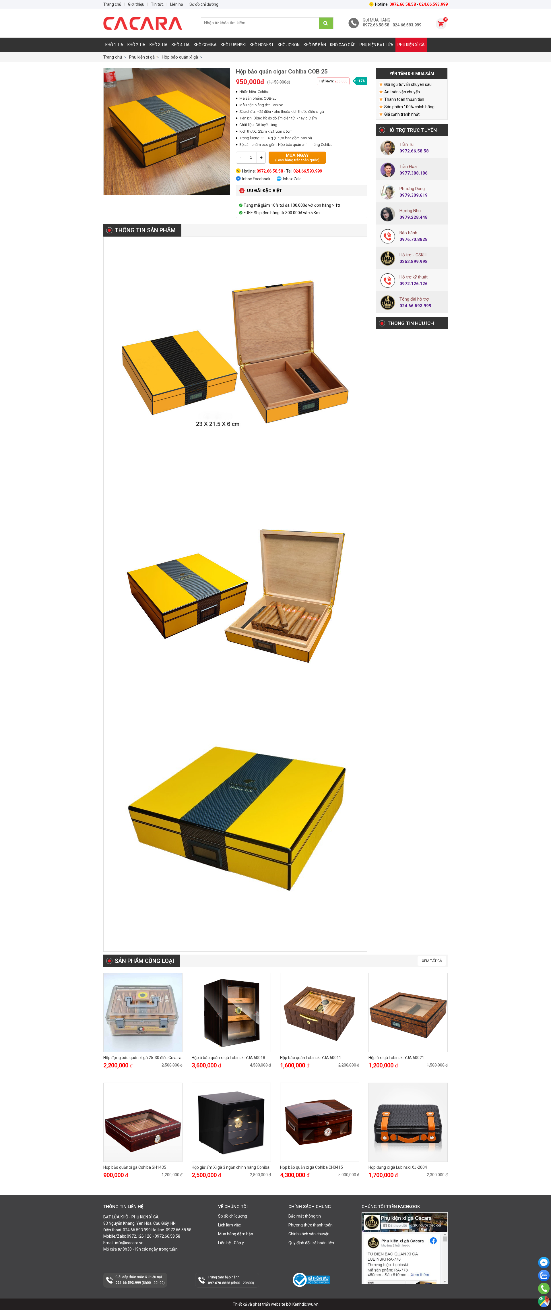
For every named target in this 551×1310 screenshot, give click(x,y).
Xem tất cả (432, 961)
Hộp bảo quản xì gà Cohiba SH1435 (134, 1167)
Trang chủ (112, 57)
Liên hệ (176, 4)
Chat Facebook (544, 1273)
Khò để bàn (315, 44)
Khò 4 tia (181, 44)
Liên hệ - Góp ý (231, 1243)
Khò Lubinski (233, 44)
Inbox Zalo (292, 179)
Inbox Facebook (256, 179)
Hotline (544, 1296)
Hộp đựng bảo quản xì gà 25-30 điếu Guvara (142, 1057)
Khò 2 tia (136, 44)
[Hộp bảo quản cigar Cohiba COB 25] (166, 131)
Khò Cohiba (205, 44)
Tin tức (157, 4)
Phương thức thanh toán (310, 1225)
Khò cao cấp (343, 44)
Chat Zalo (542, 1285)
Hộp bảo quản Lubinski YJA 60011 (310, 1057)
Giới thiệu (136, 4)
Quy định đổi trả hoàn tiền (311, 1243)
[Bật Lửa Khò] (146, 23)
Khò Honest (262, 44)
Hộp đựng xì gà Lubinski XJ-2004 (397, 1167)
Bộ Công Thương (308, 1289)
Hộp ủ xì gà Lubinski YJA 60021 (396, 1057)
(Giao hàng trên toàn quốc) (297, 157)
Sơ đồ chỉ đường (232, 1216)
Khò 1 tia (114, 44)
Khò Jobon (289, 44)
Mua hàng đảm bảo (235, 1234)
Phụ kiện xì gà (411, 44)
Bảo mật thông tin (304, 1216)
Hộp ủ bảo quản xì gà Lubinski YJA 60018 (228, 1057)
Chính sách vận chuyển (308, 1234)
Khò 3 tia (159, 44)
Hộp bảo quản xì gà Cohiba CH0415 (311, 1167)
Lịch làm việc (229, 1225)
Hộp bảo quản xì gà (180, 57)
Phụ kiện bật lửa (376, 44)
